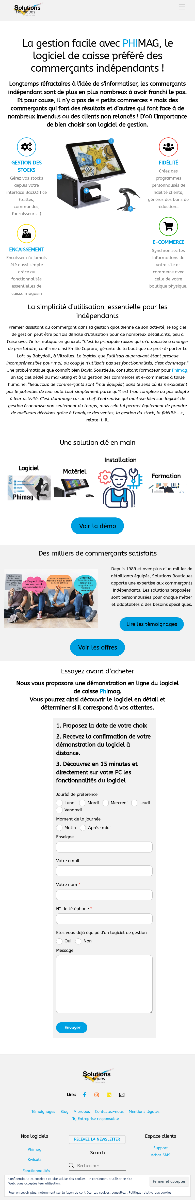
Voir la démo (97, 526)
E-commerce (168, 242)
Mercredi (119, 802)
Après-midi (99, 827)
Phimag (179, 370)
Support (160, 1148)
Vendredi (73, 809)
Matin (70, 827)
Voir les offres (97, 647)
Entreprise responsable (97, 1118)
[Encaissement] (26, 234)
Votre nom (68, 884)
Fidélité (168, 163)
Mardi (93, 802)
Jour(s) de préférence (77, 794)
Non (88, 940)
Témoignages (43, 1111)
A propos (82, 1111)
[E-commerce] (168, 227)
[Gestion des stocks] (26, 147)
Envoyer (72, 1027)
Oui (67, 940)
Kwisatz (34, 1159)
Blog (64, 1111)
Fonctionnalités (36, 1170)
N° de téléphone (74, 908)
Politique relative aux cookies (150, 1192)
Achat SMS (160, 1155)
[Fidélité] (168, 147)
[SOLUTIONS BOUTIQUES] (28, 11)
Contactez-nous (109, 1111)
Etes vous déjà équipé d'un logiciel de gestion (101, 932)
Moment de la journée (78, 818)
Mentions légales (144, 1111)
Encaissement (26, 249)
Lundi (69, 802)
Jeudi (145, 802)
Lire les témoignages (151, 624)
